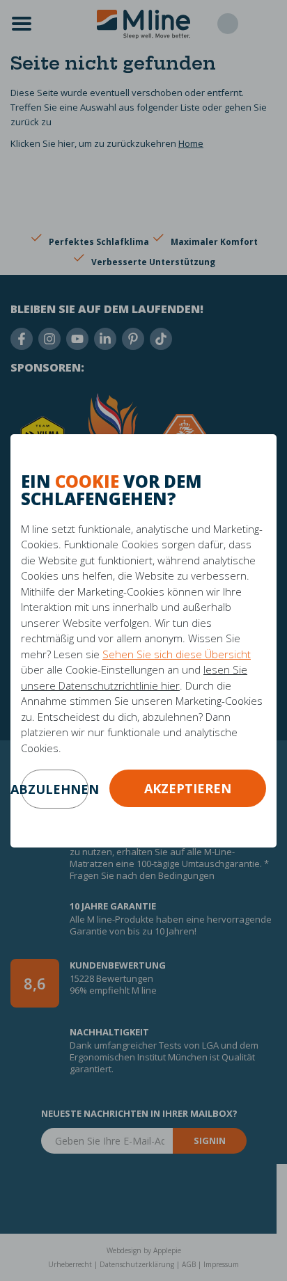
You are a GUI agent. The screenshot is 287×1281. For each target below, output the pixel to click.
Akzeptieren (187, 788)
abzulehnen (54, 789)
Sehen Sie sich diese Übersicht (176, 654)
